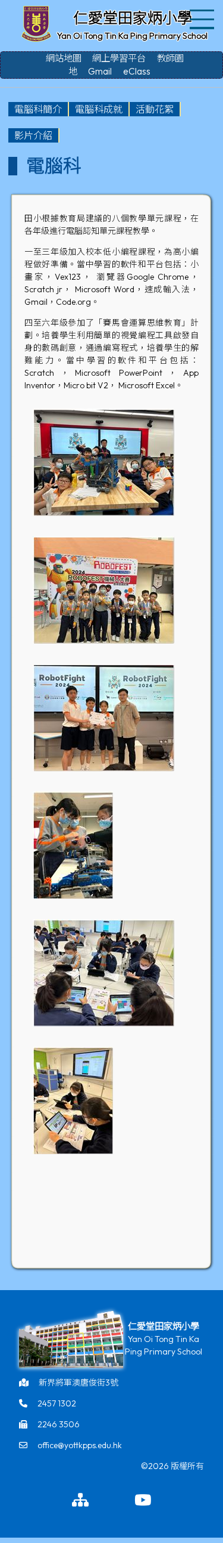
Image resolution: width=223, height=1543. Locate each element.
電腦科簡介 (38, 109)
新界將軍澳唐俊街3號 (78, 1382)
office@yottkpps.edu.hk (79, 1445)
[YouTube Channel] (142, 1500)
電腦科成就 (99, 109)
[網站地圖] (80, 1500)
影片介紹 (33, 135)
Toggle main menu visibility (202, 18)
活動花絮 (155, 109)
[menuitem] (38, 109)
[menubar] (111, 122)
